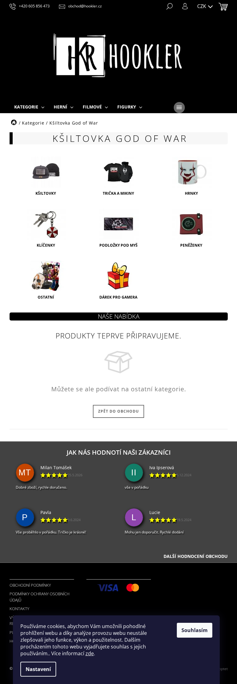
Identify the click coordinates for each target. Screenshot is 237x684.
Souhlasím (194, 630)
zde (89, 653)
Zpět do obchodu (118, 411)
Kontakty (19, 608)
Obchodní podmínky (30, 585)
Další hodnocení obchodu (196, 556)
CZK (202, 6)
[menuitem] (29, 107)
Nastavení (38, 669)
